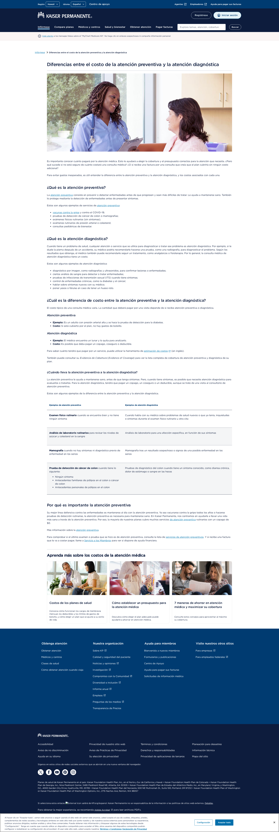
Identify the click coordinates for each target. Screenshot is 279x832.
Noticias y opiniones (104, 663)
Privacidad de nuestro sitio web (107, 744)
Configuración (203, 822)
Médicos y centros (89, 27)
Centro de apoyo (99, 4)
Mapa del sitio (200, 756)
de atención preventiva (183, 519)
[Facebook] (49, 772)
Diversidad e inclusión (105, 682)
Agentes (179, 4)
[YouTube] (57, 772)
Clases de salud (50, 663)
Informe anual (100, 689)
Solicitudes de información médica (163, 676)
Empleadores (196, 4)
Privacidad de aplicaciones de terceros (163, 756)
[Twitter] (41, 772)
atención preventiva (61, 195)
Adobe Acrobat (102, 810)
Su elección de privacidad (104, 756)
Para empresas (204, 650)
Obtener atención (140, 27)
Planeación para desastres (207, 744)
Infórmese (44, 27)
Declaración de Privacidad (134, 829)
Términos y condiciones (154, 744)
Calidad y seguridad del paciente (111, 657)
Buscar (235, 27)
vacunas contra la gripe (66, 212)
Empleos (98, 695)
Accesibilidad (45, 744)
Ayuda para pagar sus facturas (226, 4)
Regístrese (201, 15)
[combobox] (201, 27)
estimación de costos (156, 351)
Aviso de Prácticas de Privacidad (108, 750)
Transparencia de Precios (107, 708)
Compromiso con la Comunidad (111, 676)
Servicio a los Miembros (97, 540)
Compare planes (64, 27)
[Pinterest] (65, 772)
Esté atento (47, 36)
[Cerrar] (274, 822)
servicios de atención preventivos (185, 537)
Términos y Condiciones (111, 829)
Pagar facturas (164, 27)
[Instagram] (73, 772)
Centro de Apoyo (154, 663)
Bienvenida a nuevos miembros (162, 650)
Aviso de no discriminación (53, 750)
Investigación (100, 669)
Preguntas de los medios (107, 701)
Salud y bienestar (115, 27)
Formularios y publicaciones (160, 657)
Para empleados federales (210, 657)
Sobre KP (98, 650)
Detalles (209, 803)
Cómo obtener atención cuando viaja (62, 669)
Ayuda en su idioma (49, 756)
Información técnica (203, 750)
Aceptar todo (224, 822)
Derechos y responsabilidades (158, 750)
